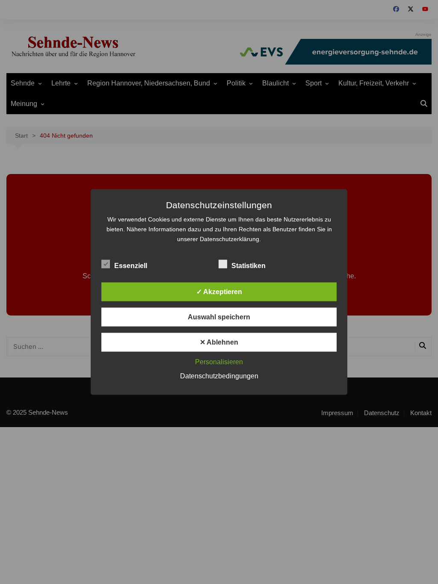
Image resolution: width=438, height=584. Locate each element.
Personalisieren (219, 362)
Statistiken (248, 265)
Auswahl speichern (219, 317)
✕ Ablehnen (219, 342)
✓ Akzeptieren (219, 291)
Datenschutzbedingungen (219, 376)
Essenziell (130, 265)
